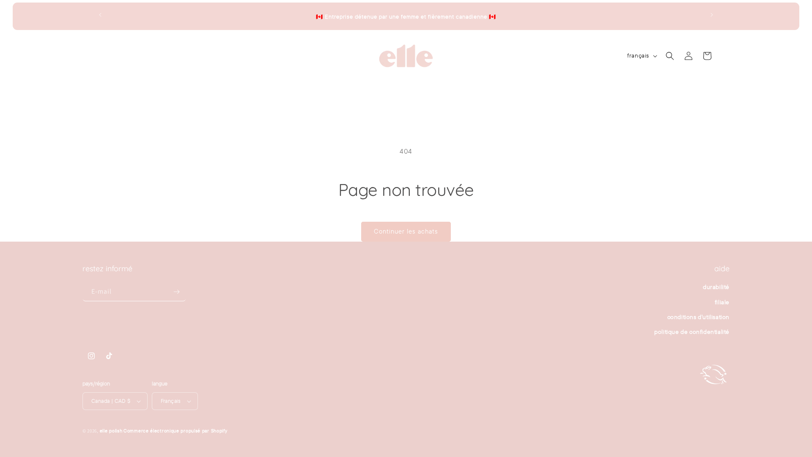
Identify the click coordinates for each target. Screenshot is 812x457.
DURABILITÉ (716, 287)
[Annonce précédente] (100, 15)
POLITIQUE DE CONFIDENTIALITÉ (692, 332)
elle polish (111, 431)
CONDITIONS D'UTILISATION (698, 317)
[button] (144, 56)
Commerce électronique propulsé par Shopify (175, 431)
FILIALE (722, 302)
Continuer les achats (406, 231)
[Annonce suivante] (711, 15)
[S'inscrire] (176, 292)
